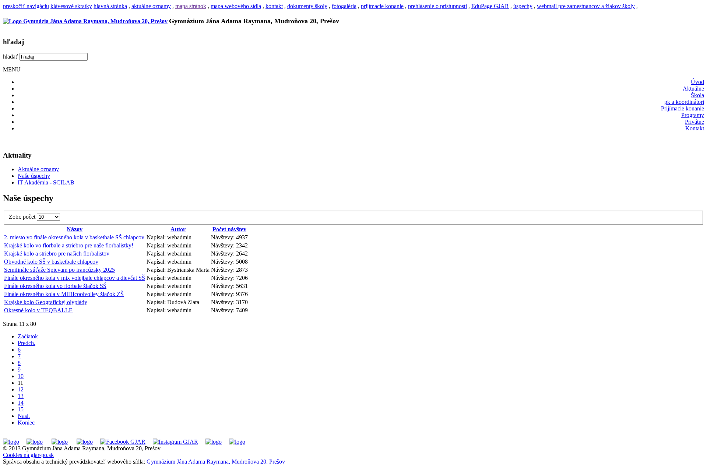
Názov (74, 229)
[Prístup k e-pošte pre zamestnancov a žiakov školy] (35, 442)
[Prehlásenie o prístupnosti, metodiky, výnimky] (237, 442)
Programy (692, 115)
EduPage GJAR (490, 6)
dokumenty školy (307, 6)
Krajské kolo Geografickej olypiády (45, 302)
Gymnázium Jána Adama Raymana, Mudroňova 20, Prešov (216, 461)
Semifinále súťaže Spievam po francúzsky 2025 (59, 270)
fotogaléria (344, 6)
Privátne (694, 122)
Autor (178, 229)
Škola (697, 95)
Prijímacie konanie (682, 108)
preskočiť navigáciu (26, 6)
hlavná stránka (110, 6)
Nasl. (24, 416)
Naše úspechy (34, 176)
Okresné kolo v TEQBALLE (38, 310)
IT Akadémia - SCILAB (46, 182)
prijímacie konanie (382, 6)
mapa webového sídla (236, 6)
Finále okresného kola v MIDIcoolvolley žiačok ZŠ (64, 294)
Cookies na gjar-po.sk (28, 455)
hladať (10, 56)
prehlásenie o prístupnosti (437, 6)
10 (21, 376)
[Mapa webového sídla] (213, 442)
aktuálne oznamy (151, 6)
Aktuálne (693, 88)
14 (21, 403)
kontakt (274, 6)
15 (21, 409)
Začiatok (28, 336)
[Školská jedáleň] (60, 442)
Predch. (26, 343)
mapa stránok (190, 6)
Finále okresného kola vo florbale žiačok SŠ (55, 286)
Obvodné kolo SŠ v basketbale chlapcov (51, 261)
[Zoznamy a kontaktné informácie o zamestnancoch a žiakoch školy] (85, 442)
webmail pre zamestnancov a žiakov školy (586, 6)
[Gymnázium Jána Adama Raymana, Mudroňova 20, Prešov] (85, 21)
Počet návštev (229, 229)
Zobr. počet (23, 217)
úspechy (522, 6)
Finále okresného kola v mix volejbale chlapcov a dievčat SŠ (74, 278)
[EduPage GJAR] (11, 442)
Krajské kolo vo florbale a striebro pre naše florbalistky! (68, 245)
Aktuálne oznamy (38, 169)
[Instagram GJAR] (175, 442)
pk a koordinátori (684, 102)
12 (21, 389)
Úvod (697, 82)
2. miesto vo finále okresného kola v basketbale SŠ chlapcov (74, 237)
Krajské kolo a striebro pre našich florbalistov (56, 253)
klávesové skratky (71, 6)
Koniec (26, 422)
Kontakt (694, 128)
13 (21, 396)
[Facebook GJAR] (122, 442)
